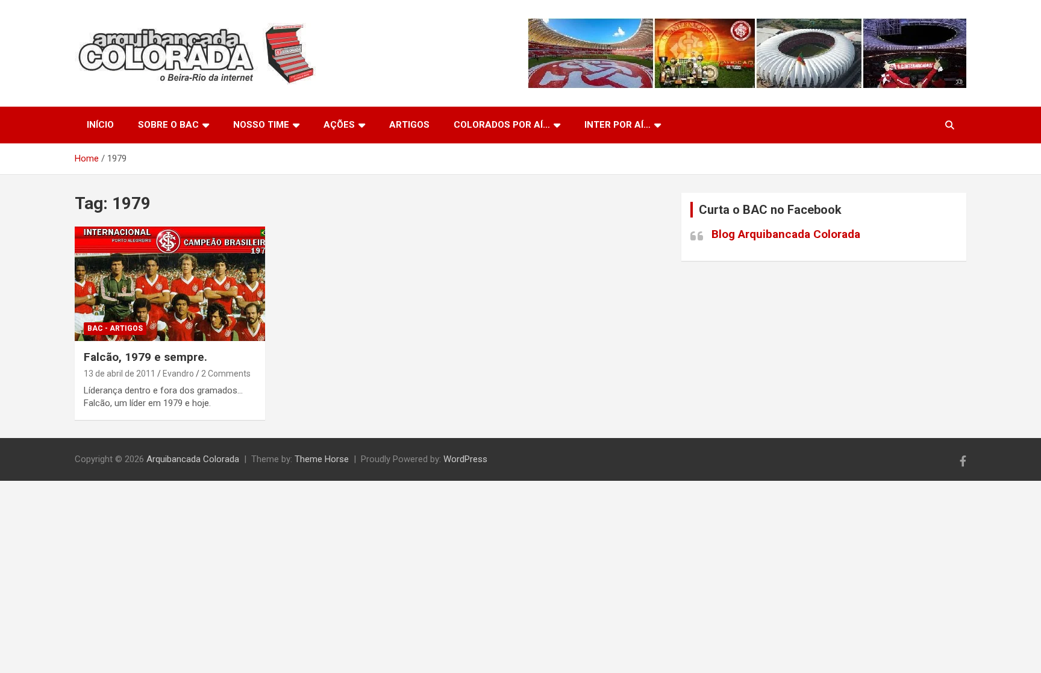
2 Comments (226, 373)
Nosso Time (261, 124)
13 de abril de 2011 (119, 373)
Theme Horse (322, 459)
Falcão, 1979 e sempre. (145, 357)
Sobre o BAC (168, 124)
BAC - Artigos (115, 328)
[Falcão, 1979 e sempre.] (170, 284)
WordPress (465, 459)
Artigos (409, 124)
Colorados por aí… (502, 124)
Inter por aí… (617, 124)
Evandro (178, 373)
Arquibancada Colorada (192, 459)
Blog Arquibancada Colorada (785, 234)
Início (100, 124)
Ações (339, 124)
